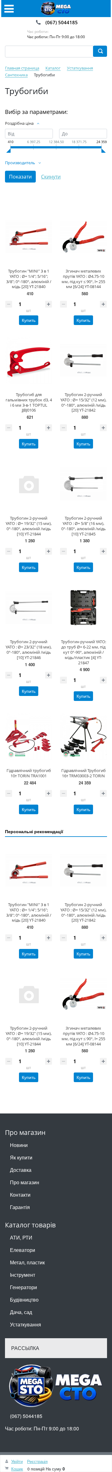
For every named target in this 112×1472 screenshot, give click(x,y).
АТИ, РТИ (21, 1237)
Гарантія (20, 1207)
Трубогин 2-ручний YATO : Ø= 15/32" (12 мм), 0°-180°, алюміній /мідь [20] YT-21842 (83, 402)
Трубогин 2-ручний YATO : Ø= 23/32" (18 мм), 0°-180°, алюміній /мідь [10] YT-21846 (29, 649)
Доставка (20, 1169)
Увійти (17, 1461)
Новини (19, 1145)
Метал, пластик (27, 1262)
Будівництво (24, 1299)
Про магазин (24, 1182)
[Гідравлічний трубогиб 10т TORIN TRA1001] (28, 736)
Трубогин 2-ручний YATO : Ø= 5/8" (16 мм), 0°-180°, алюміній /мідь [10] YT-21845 (83, 525)
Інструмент (22, 1274)
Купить (28, 320)
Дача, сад (21, 1312)
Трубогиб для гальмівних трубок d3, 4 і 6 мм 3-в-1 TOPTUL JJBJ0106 (29, 402)
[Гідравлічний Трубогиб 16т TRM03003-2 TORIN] (83, 736)
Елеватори (22, 1249)
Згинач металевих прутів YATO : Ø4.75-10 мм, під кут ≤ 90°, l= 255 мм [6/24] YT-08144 (83, 278)
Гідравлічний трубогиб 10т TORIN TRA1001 (29, 773)
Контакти (20, 1194)
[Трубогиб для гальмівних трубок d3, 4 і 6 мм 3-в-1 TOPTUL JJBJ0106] (28, 360)
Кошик (17, 1469)
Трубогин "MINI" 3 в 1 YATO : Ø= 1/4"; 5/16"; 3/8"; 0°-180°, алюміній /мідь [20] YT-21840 (28, 278)
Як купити (21, 1157)
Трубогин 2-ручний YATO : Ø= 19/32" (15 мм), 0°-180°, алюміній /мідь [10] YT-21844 (29, 525)
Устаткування (25, 1324)
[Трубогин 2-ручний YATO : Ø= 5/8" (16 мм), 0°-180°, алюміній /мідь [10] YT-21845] (83, 484)
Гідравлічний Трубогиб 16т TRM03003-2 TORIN (83, 773)
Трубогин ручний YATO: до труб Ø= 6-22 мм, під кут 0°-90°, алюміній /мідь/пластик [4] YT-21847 (83, 652)
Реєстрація (37, 1461)
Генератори (23, 1287)
